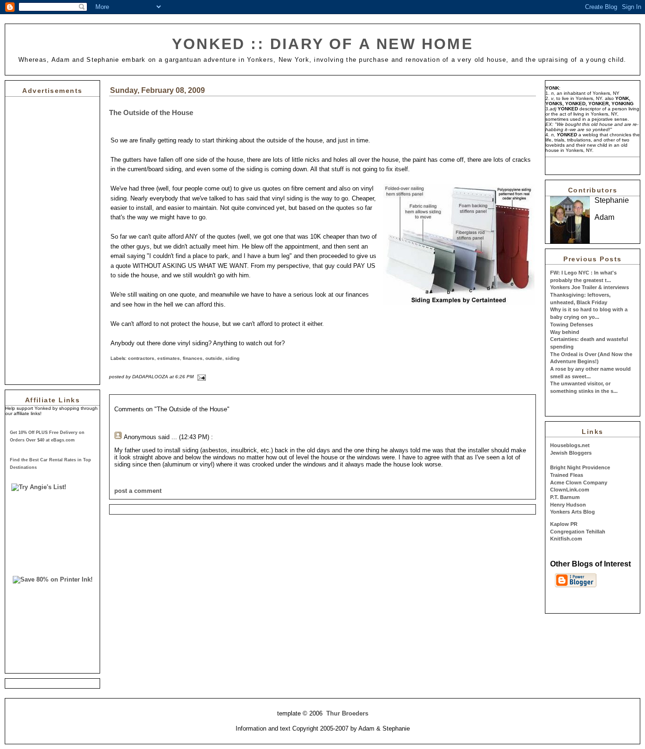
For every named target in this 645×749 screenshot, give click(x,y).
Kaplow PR (563, 524)
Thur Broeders (347, 713)
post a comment (137, 490)
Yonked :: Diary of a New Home (322, 43)
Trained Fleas (566, 475)
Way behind (564, 332)
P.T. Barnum (565, 497)
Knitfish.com (566, 538)
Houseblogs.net (570, 445)
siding (232, 358)
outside (213, 358)
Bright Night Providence (580, 467)
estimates (168, 358)
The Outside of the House (151, 112)
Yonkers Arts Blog (572, 512)
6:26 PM (184, 376)
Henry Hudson (568, 505)
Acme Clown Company (578, 482)
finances (193, 358)
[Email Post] (200, 376)
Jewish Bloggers (571, 453)
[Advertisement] (33, 238)
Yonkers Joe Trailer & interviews (589, 287)
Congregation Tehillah (577, 531)
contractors (141, 358)
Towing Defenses (571, 324)
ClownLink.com (569, 489)
